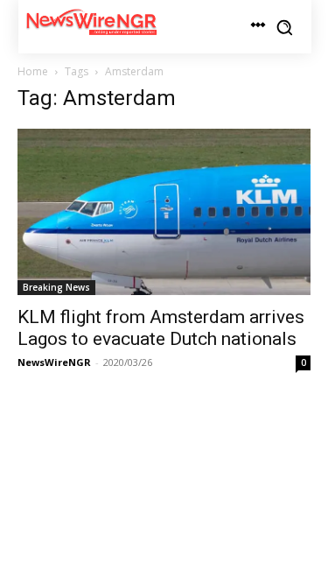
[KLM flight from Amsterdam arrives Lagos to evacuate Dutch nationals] (164, 211)
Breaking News (56, 287)
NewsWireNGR (54, 362)
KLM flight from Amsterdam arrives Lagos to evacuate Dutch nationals (160, 327)
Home (32, 71)
